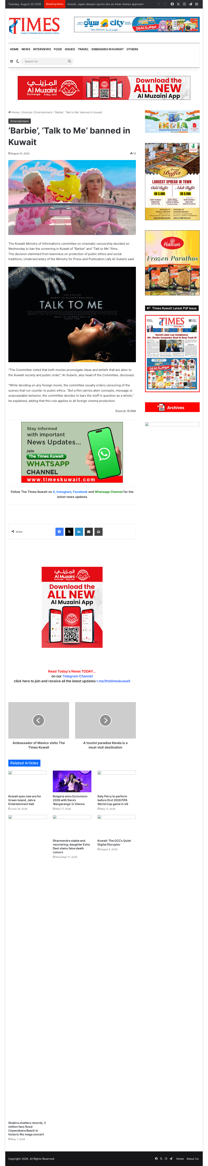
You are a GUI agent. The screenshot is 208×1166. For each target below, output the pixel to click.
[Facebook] (59, 532)
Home (14, 49)
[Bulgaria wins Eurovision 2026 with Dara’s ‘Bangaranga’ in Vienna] (72, 781)
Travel (83, 49)
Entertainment (43, 112)
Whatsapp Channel (109, 492)
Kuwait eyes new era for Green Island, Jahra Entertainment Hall (24, 800)
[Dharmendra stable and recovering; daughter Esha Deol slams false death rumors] (72, 826)
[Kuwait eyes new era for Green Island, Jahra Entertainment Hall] (27, 781)
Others (132, 49)
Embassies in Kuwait (108, 49)
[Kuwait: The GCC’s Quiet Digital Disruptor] (117, 826)
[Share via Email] (89, 532)
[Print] (98, 532)
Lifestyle (26, 112)
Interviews (42, 49)
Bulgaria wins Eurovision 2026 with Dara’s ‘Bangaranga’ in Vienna (70, 800)
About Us (193, 1158)
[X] (69, 532)
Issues (70, 49)
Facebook (80, 492)
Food (58, 49)
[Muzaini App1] (72, 607)
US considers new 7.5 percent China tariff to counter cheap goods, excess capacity (120, 4)
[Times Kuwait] (34, 26)
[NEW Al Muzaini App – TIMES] (104, 87)
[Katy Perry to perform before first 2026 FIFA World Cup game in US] (117, 781)
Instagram (63, 492)
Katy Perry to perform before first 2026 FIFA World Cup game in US (113, 800)
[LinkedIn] (79, 532)
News (26, 49)
